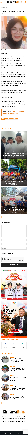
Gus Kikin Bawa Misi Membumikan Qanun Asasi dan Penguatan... (17, 360)
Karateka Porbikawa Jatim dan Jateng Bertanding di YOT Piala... (17, 369)
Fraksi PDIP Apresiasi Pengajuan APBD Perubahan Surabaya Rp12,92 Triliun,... (17, 388)
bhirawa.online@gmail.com (17, 425)
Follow (14, 342)
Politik (11, 385)
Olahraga (14, 179)
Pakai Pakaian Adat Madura (11, 118)
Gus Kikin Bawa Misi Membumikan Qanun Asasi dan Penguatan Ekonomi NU (14, 155)
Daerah (14, 151)
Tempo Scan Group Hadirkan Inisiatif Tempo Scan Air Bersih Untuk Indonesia (14, 211)
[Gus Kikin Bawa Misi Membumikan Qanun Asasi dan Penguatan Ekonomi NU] (14, 145)
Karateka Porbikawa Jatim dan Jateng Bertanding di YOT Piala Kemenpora (14, 183)
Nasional (12, 394)
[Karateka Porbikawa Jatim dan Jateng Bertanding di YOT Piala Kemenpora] (14, 173)
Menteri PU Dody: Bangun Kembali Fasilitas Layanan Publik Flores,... (17, 397)
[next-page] (5, 217)
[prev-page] (2, 217)
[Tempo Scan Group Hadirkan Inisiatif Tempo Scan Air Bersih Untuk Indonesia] (14, 200)
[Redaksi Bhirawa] (2, 14)
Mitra (6, 7)
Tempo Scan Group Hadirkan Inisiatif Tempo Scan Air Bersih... (18, 379)
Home (2, 7)
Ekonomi (14, 207)
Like (5, 342)
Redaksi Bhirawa (12, 14)
